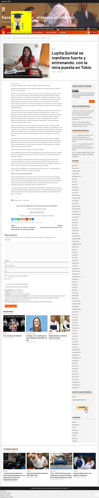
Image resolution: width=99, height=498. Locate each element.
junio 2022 (74, 252)
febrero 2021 (75, 295)
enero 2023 (75, 233)
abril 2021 (74, 290)
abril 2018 (74, 371)
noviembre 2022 (76, 238)
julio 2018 (74, 363)
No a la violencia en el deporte (12, 336)
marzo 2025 (75, 187)
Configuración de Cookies (6, 497)
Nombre (7, 260)
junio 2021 (74, 284)
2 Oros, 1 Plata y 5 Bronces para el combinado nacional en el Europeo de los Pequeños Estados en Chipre (82, 124)
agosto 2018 (75, 360)
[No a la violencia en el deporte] (14, 323)
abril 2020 (74, 322)
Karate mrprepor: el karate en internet (38, 17)
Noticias (53, 48)
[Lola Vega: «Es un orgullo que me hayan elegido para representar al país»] (37, 323)
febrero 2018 (75, 377)
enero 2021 (75, 298)
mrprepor (37, 222)
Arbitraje (74, 422)
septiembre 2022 (76, 244)
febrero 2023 (75, 230)
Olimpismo (75, 438)
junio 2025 (74, 182)
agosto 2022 (75, 247)
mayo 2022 (75, 255)
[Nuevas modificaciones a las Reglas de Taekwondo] (84, 461)
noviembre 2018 (76, 352)
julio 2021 (74, 282)
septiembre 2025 (76, 176)
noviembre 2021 (76, 271)
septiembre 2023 (76, 214)
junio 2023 (74, 219)
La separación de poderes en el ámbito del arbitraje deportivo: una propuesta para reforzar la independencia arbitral (83, 113)
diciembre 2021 (76, 268)
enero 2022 (75, 266)
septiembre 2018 (76, 358)
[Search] (86, 32)
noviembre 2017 (76, 385)
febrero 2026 (75, 168)
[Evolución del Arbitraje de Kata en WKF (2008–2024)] (38, 461)
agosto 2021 (75, 279)
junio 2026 (74, 165)
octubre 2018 (75, 355)
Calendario (63, 32)
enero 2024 (75, 203)
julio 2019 (74, 330)
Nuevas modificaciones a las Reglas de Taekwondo (57, 28)
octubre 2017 (75, 387)
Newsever (57, 488)
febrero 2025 (75, 190)
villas (73, 152)
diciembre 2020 (76, 301)
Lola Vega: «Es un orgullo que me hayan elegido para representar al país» (36, 338)
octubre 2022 (75, 241)
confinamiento (17, 222)
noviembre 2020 (76, 303)
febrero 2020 (75, 328)
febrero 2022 (75, 263)
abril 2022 (74, 257)
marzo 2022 (75, 260)
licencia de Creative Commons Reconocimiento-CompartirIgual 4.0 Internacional (83, 95)
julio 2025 (74, 179)
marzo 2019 (75, 341)
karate (22, 222)
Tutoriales (74, 441)
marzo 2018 (75, 374)
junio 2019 (74, 333)
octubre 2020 (75, 306)
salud (41, 222)
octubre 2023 (75, 211)
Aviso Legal (3, 491)
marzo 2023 (75, 228)
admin (54, 71)
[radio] (31, 212)
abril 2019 (74, 339)
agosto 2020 (75, 312)
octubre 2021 (75, 274)
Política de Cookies (5, 495)
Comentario (8, 240)
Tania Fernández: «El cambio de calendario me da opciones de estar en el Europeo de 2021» (23, 227)
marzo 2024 (75, 200)
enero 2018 (75, 379)
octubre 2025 (75, 173)
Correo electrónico (10, 265)
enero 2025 (75, 192)
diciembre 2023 (76, 206)
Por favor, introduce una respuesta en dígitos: (16, 276)
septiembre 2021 (76, 276)
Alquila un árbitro (51, 32)
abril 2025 (74, 184)
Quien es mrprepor (37, 32)
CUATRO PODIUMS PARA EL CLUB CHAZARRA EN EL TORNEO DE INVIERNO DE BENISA (83, 154)
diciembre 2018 (76, 350)
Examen (9, 32)
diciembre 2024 (76, 195)
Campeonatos (75, 425)
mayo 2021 (75, 287)
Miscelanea (75, 433)
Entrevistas (28, 333)
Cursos (74, 427)
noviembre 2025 (76, 171)
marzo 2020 (75, 325)
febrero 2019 (75, 344)
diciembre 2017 (76, 382)
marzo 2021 (75, 293)
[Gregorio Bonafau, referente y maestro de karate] (59, 323)
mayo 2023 (75, 222)
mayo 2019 (75, 336)
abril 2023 (74, 225)
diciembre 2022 (76, 236)
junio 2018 (74, 366)
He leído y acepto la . (17, 284)
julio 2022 (74, 249)
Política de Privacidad (21, 284)
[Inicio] (3, 33)
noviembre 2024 (76, 198)
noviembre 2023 (76, 209)
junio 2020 (74, 317)
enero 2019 (75, 347)
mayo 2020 (75, 320)
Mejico (32, 222)
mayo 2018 (75, 368)
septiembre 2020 (76, 309)
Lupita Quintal (27, 222)
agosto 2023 (75, 217)
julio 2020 (74, 314)
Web (6, 271)
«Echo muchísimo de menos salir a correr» (51, 226)
